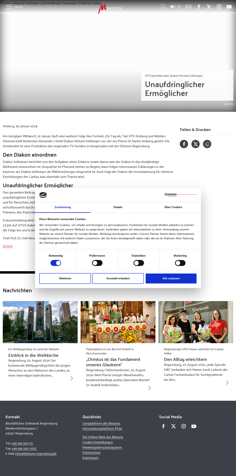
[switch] (97, 263)
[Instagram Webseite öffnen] (219, 7)
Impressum (90, 457)
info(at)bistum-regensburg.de (36, 453)
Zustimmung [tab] (63, 207)
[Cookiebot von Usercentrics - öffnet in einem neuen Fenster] (181, 195)
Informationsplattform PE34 (102, 428)
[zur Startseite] (93, 9)
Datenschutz (91, 452)
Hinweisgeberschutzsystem (102, 447)
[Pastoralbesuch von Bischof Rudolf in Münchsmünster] (118, 322)
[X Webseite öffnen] (209, 7)
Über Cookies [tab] (173, 207)
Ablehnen (65, 278)
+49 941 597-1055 (24, 448)
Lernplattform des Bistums (101, 423)
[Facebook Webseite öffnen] (199, 7)
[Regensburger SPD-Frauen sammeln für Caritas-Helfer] (195, 322)
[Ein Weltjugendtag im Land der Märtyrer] (40, 322)
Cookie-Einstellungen (97, 442)
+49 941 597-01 (22, 443)
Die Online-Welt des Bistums (102, 436)
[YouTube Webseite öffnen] (229, 6)
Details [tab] (118, 207)
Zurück (8, 246)
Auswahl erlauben (118, 278)
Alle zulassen (171, 278)
